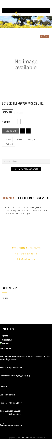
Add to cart (11, 131)
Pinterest (9, 144)
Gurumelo (25, 437)
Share (8, 139)
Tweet (19, 139)
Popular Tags (10, 288)
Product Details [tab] (25, 198)
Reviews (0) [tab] (42, 198)
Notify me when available (26, 169)
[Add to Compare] (28, 131)
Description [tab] (8, 198)
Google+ (31, 139)
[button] (44, 10)
